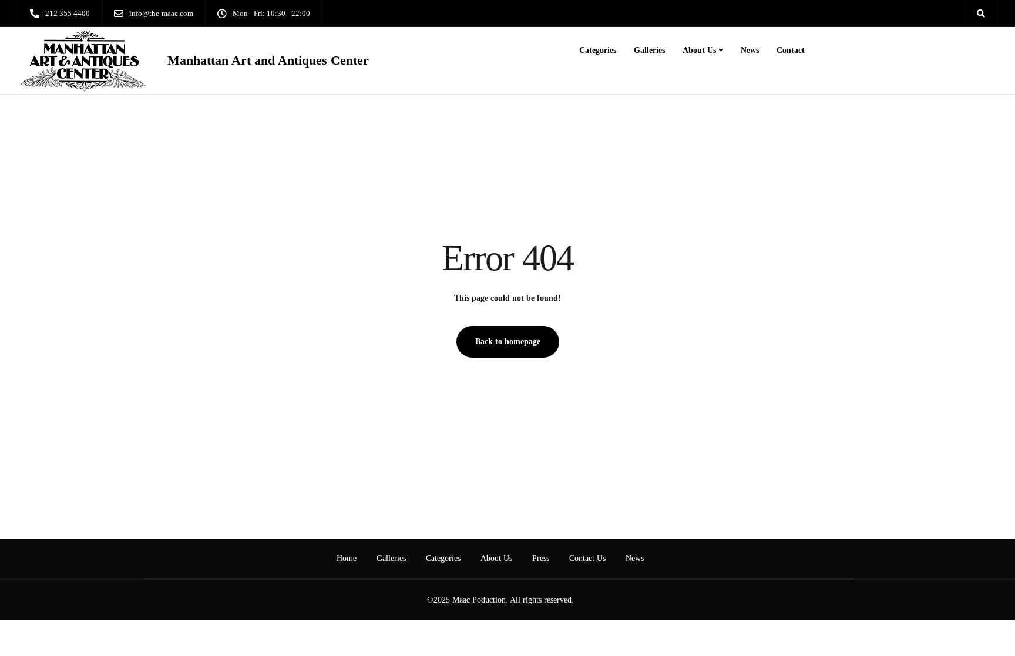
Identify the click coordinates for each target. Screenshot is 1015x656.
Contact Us (587, 558)
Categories (597, 50)
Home (347, 558)
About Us (699, 50)
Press (540, 558)
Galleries (649, 50)
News (750, 50)
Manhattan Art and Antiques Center (268, 60)
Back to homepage (507, 341)
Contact (791, 50)
